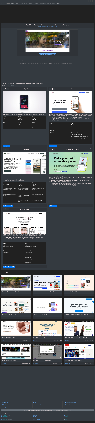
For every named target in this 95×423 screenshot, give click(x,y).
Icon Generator (67, 407)
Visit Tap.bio (5, 146)
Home (40, 26)
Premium (12, 85)
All (5, 85)
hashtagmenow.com (8, 417)
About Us (34, 416)
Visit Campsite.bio (7, 205)
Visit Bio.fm (52, 146)
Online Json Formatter (37, 404)
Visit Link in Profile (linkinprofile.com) (47, 54)
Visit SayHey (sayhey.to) (8, 266)
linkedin (66, 416)
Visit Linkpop (52, 205)
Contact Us (35, 415)
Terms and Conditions (36, 419)
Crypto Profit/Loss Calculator (70, 404)
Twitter (66, 419)
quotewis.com (7, 419)
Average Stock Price (5, 402)
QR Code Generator (37, 407)
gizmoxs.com (6, 416)
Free (8, 85)
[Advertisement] (16, 14)
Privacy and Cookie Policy (37, 417)
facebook (67, 415)
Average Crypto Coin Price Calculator (72, 402)
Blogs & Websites (24, 3)
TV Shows (53, 3)
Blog (35, 402)
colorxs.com (6, 415)
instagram (67, 417)
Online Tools (30, 3)
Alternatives (43, 26)
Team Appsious (54, 26)
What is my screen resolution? (7, 407)
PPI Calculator (4, 404)
